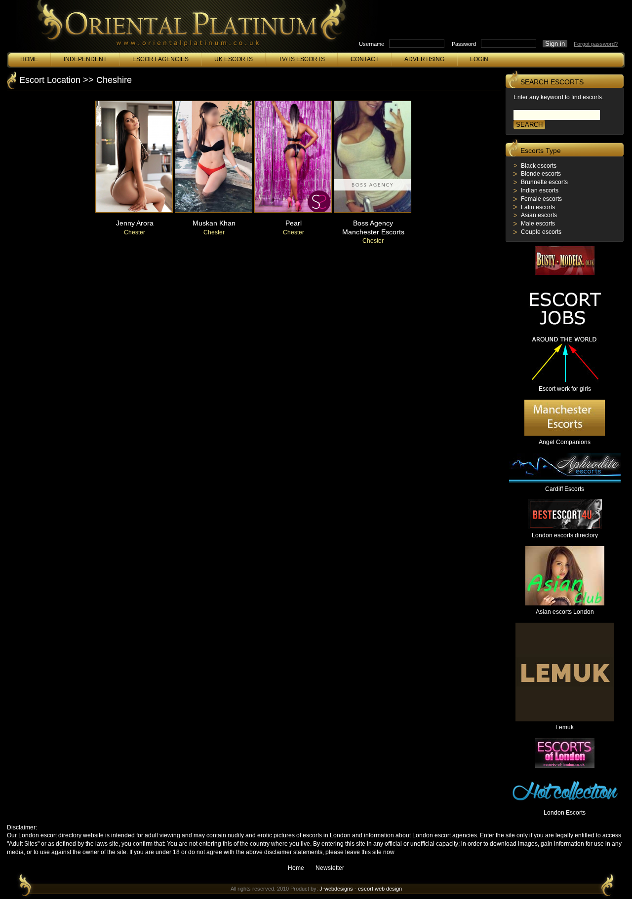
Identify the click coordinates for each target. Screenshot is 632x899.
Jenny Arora (135, 223)
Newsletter (330, 867)
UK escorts (233, 59)
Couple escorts (541, 231)
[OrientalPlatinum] (189, 28)
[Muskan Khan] (213, 210)
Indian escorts (539, 190)
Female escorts (541, 198)
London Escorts (565, 812)
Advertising (424, 59)
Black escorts (538, 165)
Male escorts (538, 223)
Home (29, 59)
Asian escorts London (565, 611)
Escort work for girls (565, 388)
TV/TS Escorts (301, 59)
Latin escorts (538, 207)
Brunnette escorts (544, 182)
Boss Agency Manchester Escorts (373, 227)
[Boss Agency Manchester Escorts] (372, 210)
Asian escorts (539, 215)
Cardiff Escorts (564, 489)
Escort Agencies (160, 59)
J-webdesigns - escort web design (360, 889)
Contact (365, 59)
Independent (85, 59)
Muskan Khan (214, 223)
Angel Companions (565, 442)
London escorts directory (565, 535)
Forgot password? (596, 44)
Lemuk (564, 727)
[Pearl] (293, 210)
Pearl (293, 223)
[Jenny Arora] (134, 210)
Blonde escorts (541, 173)
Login (479, 59)
